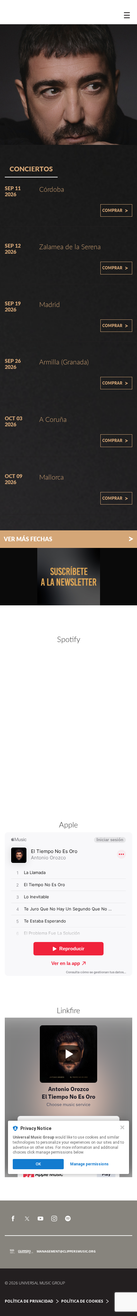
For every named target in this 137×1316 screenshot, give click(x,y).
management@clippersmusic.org (66, 1251)
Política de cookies (82, 1301)
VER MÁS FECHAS (68, 538)
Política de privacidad (29, 1301)
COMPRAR (115, 210)
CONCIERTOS (31, 169)
